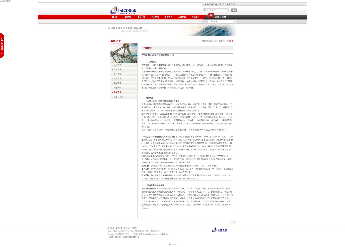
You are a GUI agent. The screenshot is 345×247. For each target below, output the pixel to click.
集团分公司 (118, 97)
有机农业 (230, 41)
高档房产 (117, 65)
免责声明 (119, 228)
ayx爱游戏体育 (5, 1)
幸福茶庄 (117, 83)
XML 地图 (172, 244)
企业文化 (155, 17)
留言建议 (111, 228)
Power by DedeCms (162, 234)
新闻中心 (168, 17)
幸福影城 (117, 79)
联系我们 (195, 17)
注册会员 (221, 4)
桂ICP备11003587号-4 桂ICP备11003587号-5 (123, 237)
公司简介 (128, 17)
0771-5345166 (220, 17)
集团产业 (141, 17)
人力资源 (182, 17)
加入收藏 (210, 4)
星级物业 (117, 74)
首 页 (114, 17)
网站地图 (232, 4)
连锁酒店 (117, 69)
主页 (215, 41)
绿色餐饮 (117, 88)
